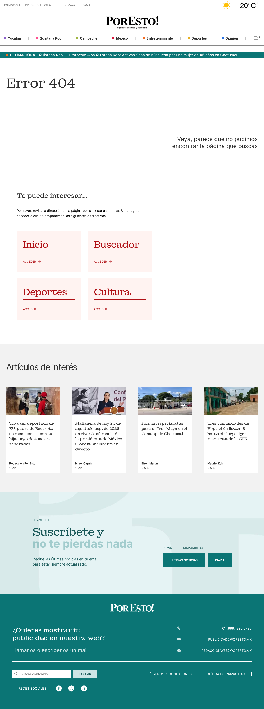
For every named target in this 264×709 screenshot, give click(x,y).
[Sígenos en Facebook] (59, 692)
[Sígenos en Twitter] (84, 692)
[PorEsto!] (132, 27)
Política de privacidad (224, 674)
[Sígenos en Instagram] (71, 692)
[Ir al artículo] (33, 413)
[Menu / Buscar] (257, 38)
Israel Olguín (83, 463)
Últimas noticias (184, 560)
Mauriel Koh (215, 463)
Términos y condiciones (169, 674)
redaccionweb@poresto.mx (226, 650)
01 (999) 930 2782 (237, 628)
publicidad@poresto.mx (230, 639)
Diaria (219, 560)
